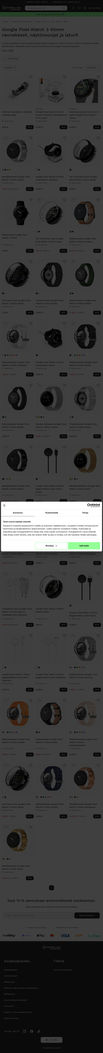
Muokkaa (50, 546)
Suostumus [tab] (18, 513)
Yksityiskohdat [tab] (51, 513)
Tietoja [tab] (85, 513)
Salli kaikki (84, 546)
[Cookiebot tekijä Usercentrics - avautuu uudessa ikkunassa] (89, 505)
